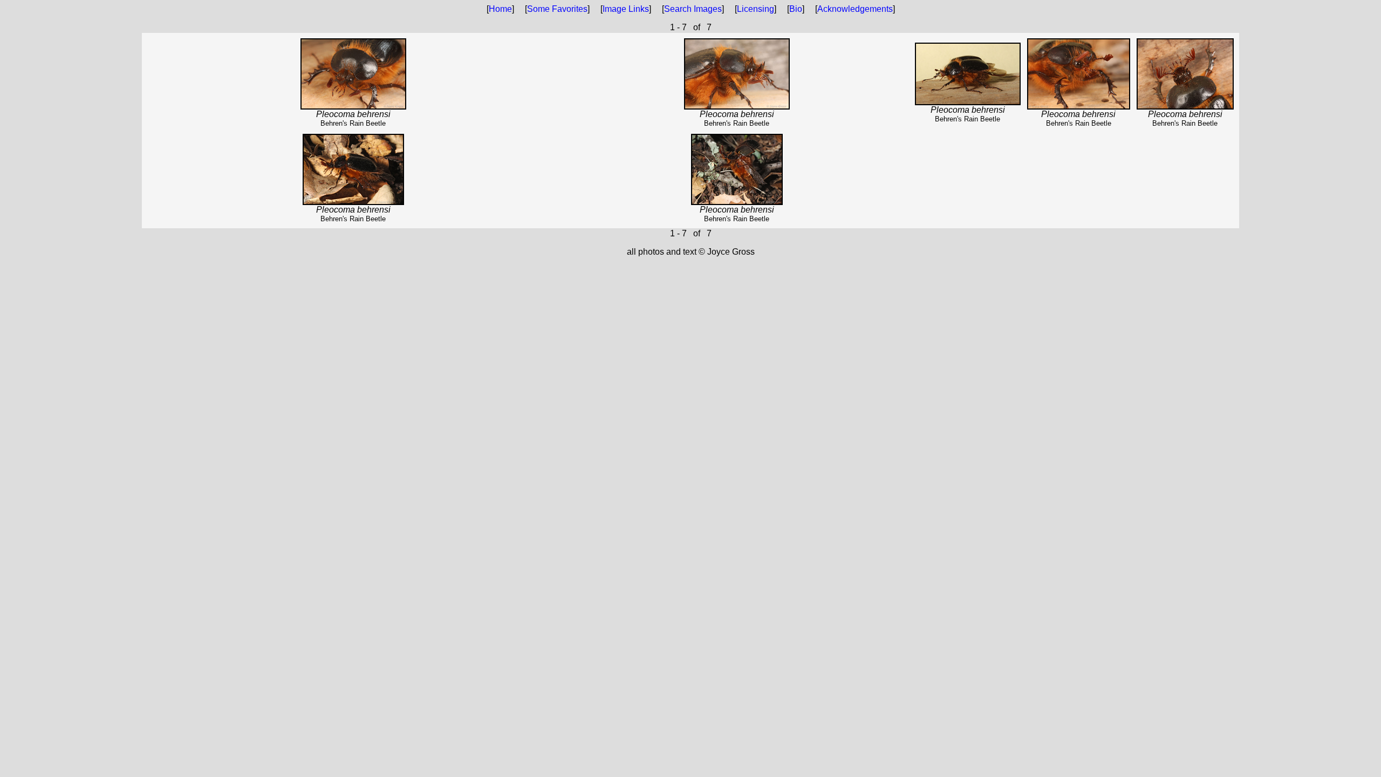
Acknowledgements (855, 8)
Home (500, 8)
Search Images (693, 8)
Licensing (755, 8)
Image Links (626, 8)
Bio (795, 8)
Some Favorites (557, 8)
